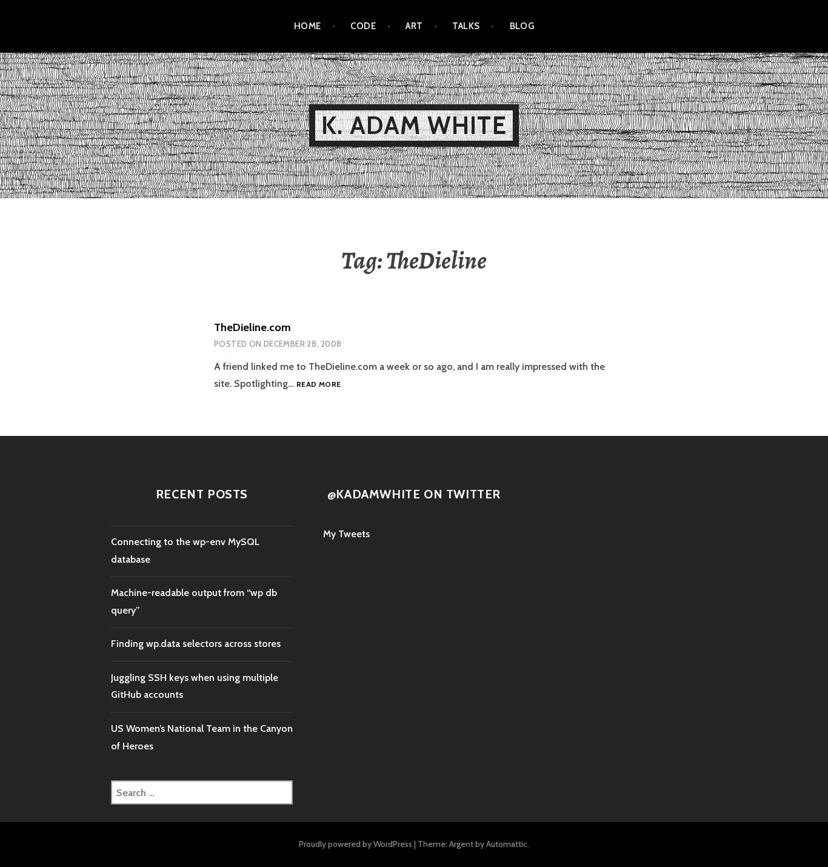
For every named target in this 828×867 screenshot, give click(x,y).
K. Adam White (414, 125)
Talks (465, 26)
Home (307, 26)
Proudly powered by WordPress (355, 844)
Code (363, 26)
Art (414, 26)
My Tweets (346, 534)
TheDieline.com (252, 327)
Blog (522, 26)
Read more (318, 384)
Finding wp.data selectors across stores (196, 643)
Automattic (506, 844)
